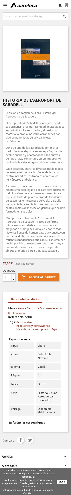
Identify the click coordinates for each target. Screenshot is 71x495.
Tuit (30, 440)
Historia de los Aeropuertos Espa (36, 329)
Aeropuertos (24, 322)
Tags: (12, 322)
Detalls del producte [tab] (25, 299)
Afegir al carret (39, 277)
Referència (16, 317)
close (62, 481)
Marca (12, 308)
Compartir (20, 440)
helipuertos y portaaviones (33, 325)
